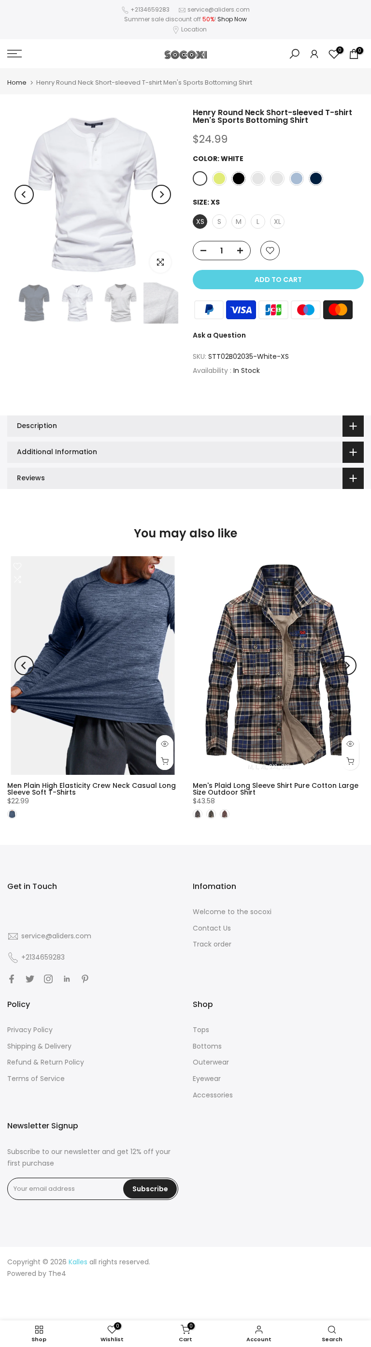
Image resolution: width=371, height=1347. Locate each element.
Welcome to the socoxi (232, 912)
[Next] (161, 194)
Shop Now (232, 19)
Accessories (213, 1095)
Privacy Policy (30, 1030)
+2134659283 (150, 9)
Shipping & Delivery (39, 1046)
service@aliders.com (218, 9)
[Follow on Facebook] (11, 979)
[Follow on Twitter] (30, 979)
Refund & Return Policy (45, 1062)
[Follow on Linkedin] (66, 979)
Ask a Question (219, 335)
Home (17, 82)
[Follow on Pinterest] (85, 979)
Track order (212, 944)
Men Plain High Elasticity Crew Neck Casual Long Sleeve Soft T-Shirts (91, 789)
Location (194, 29)
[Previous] (24, 194)
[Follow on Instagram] (48, 979)
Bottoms (207, 1046)
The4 (57, 1273)
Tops (201, 1030)
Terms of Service (36, 1078)
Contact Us (212, 928)
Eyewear (207, 1078)
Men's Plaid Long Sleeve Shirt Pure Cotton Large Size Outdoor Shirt (275, 789)
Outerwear (211, 1062)
